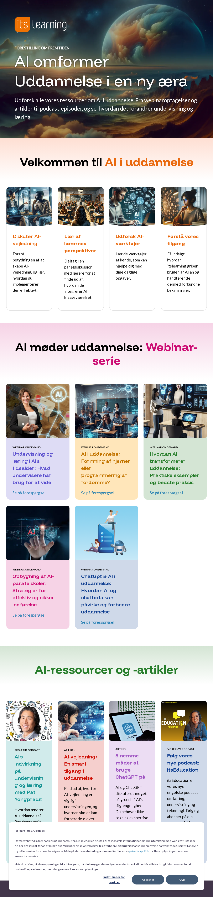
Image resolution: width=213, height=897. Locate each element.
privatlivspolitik (139, 851)
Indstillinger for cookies (114, 879)
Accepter (148, 879)
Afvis (182, 879)
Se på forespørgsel (29, 492)
